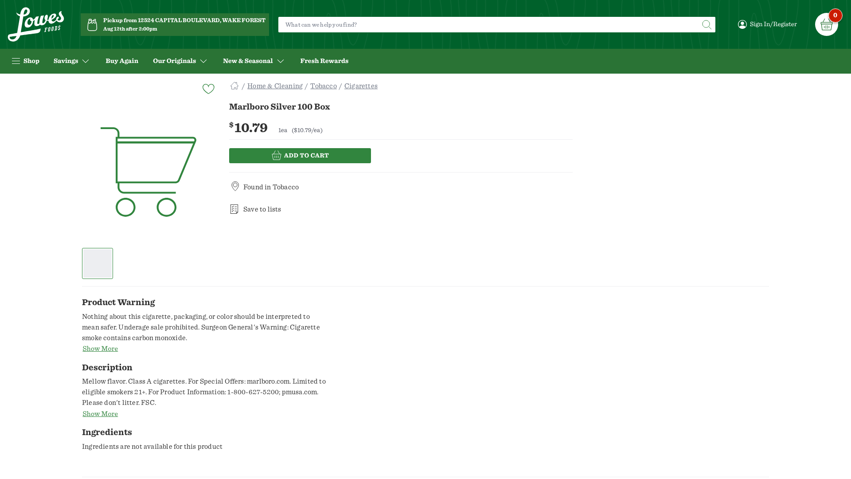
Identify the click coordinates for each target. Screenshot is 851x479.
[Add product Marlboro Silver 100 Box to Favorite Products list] (208, 88)
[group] (148, 172)
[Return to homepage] (36, 25)
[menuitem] (122, 61)
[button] (97, 263)
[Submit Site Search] (706, 24)
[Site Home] (234, 86)
